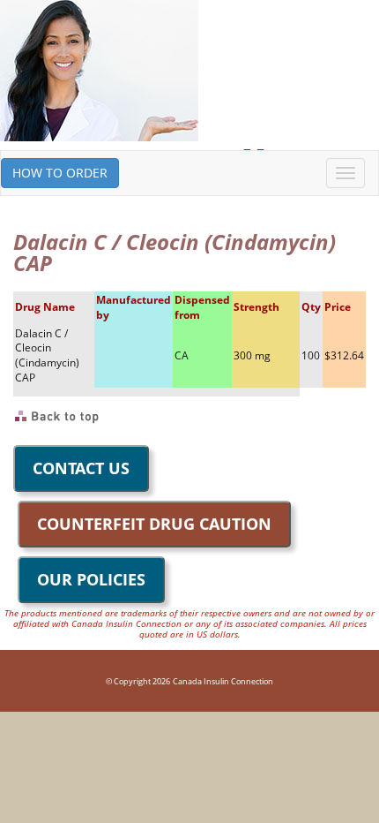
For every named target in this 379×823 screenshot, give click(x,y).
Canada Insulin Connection (223, 681)
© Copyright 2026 (138, 681)
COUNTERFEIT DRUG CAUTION (154, 523)
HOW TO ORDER (60, 172)
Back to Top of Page (57, 417)
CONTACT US (81, 468)
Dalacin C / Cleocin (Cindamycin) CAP (47, 355)
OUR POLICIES (91, 579)
